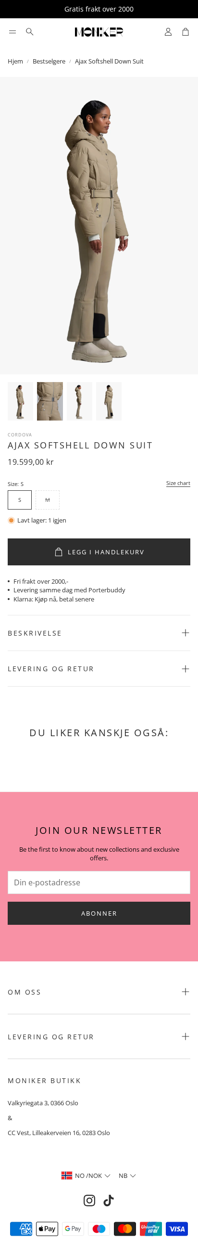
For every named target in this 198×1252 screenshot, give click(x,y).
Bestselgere (49, 61)
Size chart (178, 483)
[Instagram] (89, 1200)
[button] (12, 31)
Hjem (15, 61)
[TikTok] (108, 1200)
